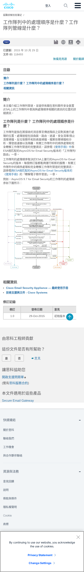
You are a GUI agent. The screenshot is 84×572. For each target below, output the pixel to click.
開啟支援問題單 (13, 377)
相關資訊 (9, 88)
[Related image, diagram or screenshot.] (38, 273)
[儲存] (56, 42)
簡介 (6, 78)
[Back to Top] (69, 316)
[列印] (78, 42)
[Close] (78, 537)
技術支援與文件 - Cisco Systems (26, 292)
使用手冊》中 (63, 146)
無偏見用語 (60, 58)
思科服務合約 (18, 383)
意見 (37, 358)
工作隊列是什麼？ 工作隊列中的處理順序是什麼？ (34, 83)
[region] (42, 551)
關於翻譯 (78, 58)
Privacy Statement (40, 555)
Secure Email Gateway (18, 400)
